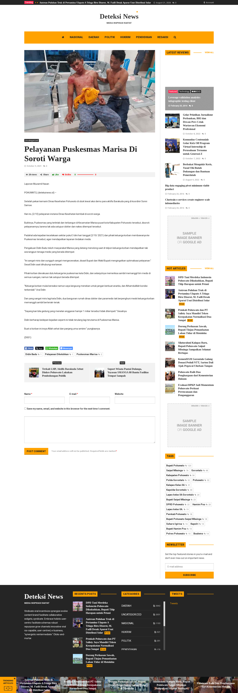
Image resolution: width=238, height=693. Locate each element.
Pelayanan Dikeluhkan (59, 354)
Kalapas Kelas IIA (178, 485)
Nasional (127, 623)
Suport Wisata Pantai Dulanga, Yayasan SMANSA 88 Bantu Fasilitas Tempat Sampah (128, 372)
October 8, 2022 (192, 134)
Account (210, 2)
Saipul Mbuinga (177, 470)
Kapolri (197, 524)
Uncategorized (31, 140)
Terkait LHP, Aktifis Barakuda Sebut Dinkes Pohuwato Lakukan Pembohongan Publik (62, 372)
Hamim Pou (202, 504)
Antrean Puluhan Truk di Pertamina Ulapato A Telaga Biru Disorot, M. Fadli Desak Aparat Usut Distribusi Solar (95, 2)
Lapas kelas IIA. (177, 509)
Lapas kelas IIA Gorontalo (182, 494)
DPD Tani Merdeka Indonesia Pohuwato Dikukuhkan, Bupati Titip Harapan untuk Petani (195, 280)
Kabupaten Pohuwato (180, 475)
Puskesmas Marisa (89, 354)
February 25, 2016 (179, 106)
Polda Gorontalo (178, 480)
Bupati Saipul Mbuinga (181, 499)
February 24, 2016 (176, 194)
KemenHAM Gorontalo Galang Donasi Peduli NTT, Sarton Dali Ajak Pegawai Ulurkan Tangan (195, 362)
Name (28, 394)
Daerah (126, 605)
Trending (29, 2)
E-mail (73, 394)
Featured (173, 91)
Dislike (68, 174)
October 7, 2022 (192, 158)
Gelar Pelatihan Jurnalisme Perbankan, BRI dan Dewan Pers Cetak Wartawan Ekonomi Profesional (198, 121)
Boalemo (201, 533)
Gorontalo (199, 470)
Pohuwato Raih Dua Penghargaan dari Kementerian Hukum (195, 375)
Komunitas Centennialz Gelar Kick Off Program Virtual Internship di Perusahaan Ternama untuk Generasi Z (196, 146)
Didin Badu (33, 354)
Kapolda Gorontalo (179, 490)
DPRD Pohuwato (177, 504)
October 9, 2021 (34, 166)
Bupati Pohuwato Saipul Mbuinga (186, 519)
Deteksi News (119, 16)
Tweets (174, 603)
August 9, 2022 (192, 180)
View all (209, 52)
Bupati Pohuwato (178, 465)
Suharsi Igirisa (176, 524)
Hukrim (126, 632)
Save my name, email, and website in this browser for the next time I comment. (68, 408)
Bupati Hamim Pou (179, 528)
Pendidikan (129, 649)
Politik (126, 640)
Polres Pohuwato (178, 533)
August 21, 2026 (163, 3)
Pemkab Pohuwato (179, 514)
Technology (184, 91)
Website (119, 394)
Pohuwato (201, 480)
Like (57, 174)
